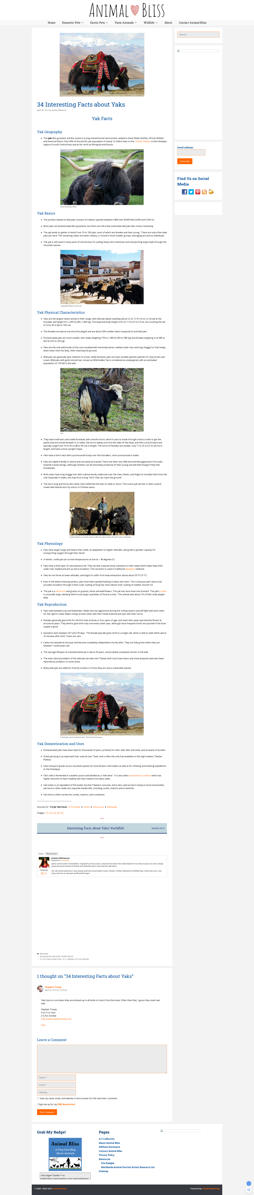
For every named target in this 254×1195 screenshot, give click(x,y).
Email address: (185, 147)
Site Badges (107, 1163)
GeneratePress (59, 1188)
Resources (104, 1159)
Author (41, 854)
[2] (50, 812)
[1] (47, 812)
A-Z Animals (74, 806)
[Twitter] (45, 873)
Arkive (86, 806)
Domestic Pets (71, 22)
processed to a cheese (140, 775)
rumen (163, 591)
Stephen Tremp (53, 987)
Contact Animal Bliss (192, 22)
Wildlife (149, 22)
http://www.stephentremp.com (56, 1018)
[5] (62, 812)
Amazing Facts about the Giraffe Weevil (56, 956)
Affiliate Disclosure (109, 1146)
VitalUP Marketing (211, 1188)
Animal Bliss (64, 860)
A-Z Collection (107, 1138)
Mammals (44, 953)
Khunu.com (98, 806)
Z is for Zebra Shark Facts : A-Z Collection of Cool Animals (64, 959)
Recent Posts (51, 854)
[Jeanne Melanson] (44, 866)
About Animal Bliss (109, 1142)
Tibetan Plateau (143, 141)
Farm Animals (124, 22)
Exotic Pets (97, 22)
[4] (58, 812)
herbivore (60, 591)
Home (51, 22)
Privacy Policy (106, 1155)
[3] (54, 812)
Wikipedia (112, 806)
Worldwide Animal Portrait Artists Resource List (128, 1167)
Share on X (158, 828)
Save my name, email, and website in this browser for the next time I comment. (78, 1098)
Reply (43, 1025)
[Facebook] (42, 873)
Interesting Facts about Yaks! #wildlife (95, 828)
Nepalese (130, 568)
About (168, 22)
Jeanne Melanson (60, 858)
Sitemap (103, 1171)
